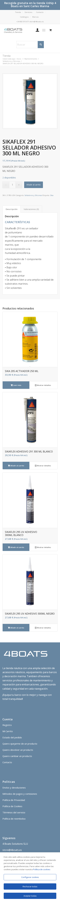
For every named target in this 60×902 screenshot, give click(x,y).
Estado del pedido (12, 737)
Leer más (17, 385)
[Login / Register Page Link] (36, 30)
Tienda (18, 12)
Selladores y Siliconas (33, 195)
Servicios (28, 12)
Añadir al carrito (33, 184)
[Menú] (43, 30)
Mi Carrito (7, 731)
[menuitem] (18, 12)
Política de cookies (41, 869)
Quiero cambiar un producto (17, 756)
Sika (51, 195)
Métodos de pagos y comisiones (19, 793)
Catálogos (24, 17)
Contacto (40, 12)
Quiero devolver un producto (17, 749)
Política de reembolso (14, 818)
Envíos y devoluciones (14, 787)
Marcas (35, 17)
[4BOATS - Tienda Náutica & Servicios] (24, 30)
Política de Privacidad (13, 800)
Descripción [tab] (12, 209)
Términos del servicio (13, 812)
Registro (7, 725)
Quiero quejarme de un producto (19, 743)
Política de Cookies (12, 806)
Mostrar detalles (43, 385)
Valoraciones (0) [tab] (31, 209)
